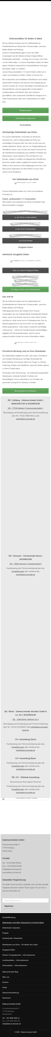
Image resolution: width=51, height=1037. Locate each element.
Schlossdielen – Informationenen (14, 965)
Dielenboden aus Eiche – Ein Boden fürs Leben (20, 945)
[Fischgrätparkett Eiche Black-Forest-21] (25, 593)
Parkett (5, 199)
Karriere (5, 982)
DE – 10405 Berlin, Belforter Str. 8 (26, 719)
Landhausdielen (15, 199)
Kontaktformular (18, 571)
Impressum (6, 998)
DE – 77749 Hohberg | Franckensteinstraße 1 (25, 408)
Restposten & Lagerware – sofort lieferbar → (31, 4)
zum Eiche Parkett (25, 241)
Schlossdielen (30, 199)
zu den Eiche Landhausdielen (25, 217)
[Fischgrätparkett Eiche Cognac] (25, 657)
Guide (4, 987)
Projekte (5, 933)
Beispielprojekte (25, 110)
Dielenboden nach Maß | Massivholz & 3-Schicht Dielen (23, 923)
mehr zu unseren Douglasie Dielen (26, 270)
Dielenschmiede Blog (10, 972)
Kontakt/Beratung (8, 917)
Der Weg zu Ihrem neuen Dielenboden (25, 289)
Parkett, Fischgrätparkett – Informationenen (18, 955)
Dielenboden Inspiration (11, 928)
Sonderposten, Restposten (12, 938)
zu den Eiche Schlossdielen (25, 229)
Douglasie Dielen (8, 950)
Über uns (5, 977)
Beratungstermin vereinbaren (26, 391)
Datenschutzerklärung (10, 993)
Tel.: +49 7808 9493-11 (11, 1018)
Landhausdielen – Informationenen (15, 960)
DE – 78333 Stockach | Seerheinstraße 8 (25, 564)
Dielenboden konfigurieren (25, 118)
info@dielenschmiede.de (25, 419)
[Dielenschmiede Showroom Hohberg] (25, 438)
